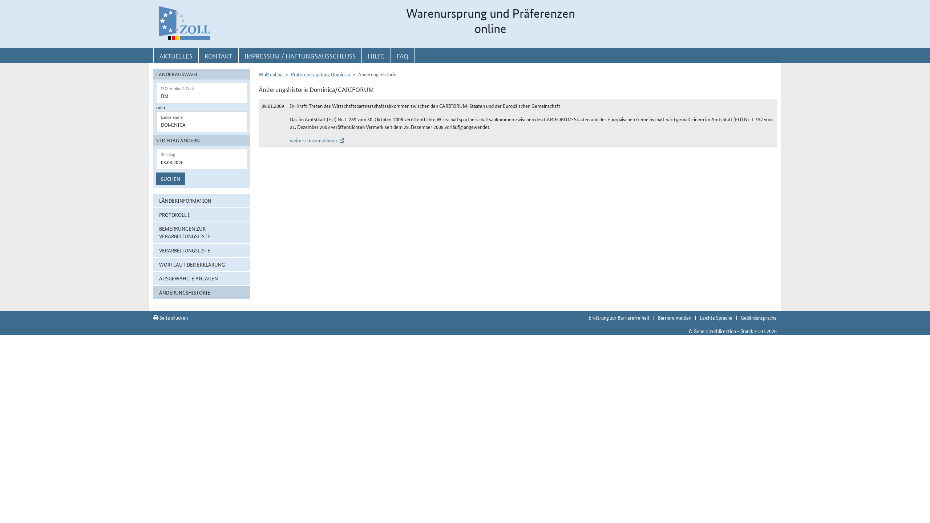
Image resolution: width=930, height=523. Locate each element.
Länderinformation (185, 200)
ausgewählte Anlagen (188, 278)
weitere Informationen (313, 140)
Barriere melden (674, 317)
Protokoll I (174, 214)
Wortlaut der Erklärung (192, 264)
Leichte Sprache (716, 317)
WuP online (271, 74)
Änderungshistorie (184, 292)
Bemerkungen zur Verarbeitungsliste (184, 232)
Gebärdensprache (759, 317)
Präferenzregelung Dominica (320, 74)
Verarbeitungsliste (184, 250)
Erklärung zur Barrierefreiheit (619, 317)
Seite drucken (173, 317)
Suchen (170, 178)
